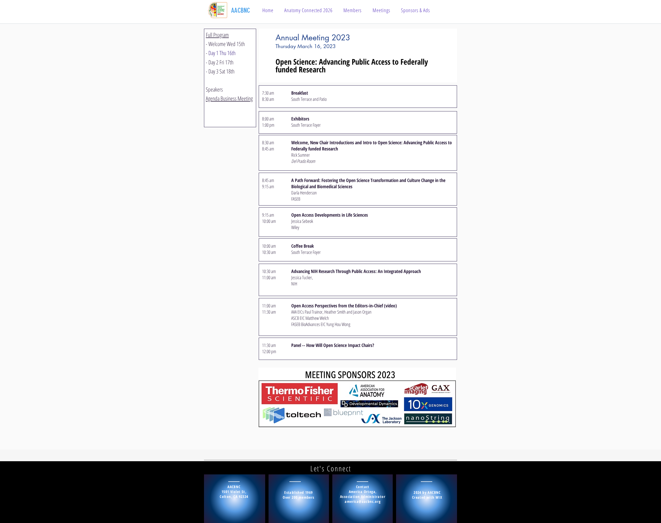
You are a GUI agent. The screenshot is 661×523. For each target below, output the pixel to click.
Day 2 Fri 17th (220, 62)
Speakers (214, 89)
